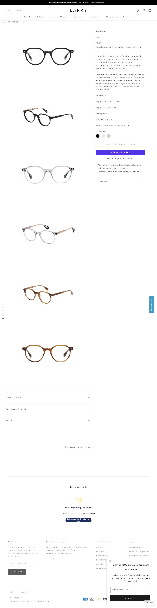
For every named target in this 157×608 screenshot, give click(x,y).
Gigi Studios (101, 31)
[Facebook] (47, 558)
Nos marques (96, 16)
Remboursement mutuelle (16, 409)
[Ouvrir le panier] (150, 10)
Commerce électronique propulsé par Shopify (31, 601)
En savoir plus (102, 181)
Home (2, 22)
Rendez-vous (151, 305)
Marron (109, 136)
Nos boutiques (112, 16)
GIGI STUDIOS (12, 22)
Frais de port (115, 47)
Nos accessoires (79, 16)
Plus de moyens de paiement (120, 158)
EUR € (8, 10)
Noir (98, 136)
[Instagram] (53, 558)
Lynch (23, 22)
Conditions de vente (138, 555)
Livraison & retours (13, 397)
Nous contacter (136, 547)
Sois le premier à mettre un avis (78, 520)
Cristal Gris (103, 136)
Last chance (39, 16)
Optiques (64, 16)
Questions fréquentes (139, 551)
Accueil (27, 16)
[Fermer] (110, 561)
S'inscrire (130, 598)
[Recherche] (144, 10)
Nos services (128, 16)
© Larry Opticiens (15, 598)
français (19, 10)
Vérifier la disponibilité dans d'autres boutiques (118, 172)
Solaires (52, 16)
